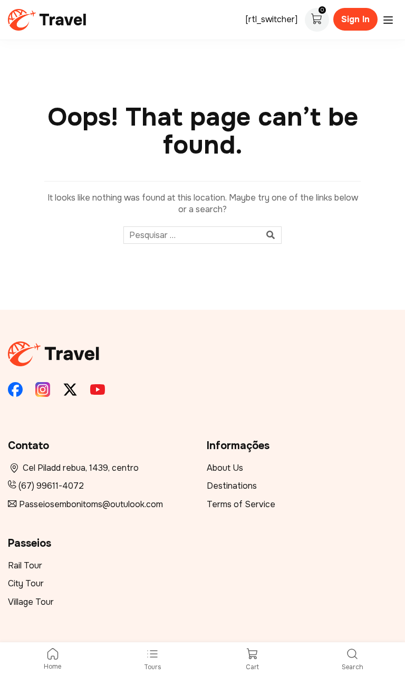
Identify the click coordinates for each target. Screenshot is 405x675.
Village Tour (31, 601)
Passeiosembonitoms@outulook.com (91, 504)
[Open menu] (389, 20)
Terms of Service (241, 504)
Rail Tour (25, 565)
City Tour (26, 583)
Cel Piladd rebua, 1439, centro (81, 467)
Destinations (232, 485)
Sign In (355, 19)
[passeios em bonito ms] (47, 19)
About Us (225, 467)
